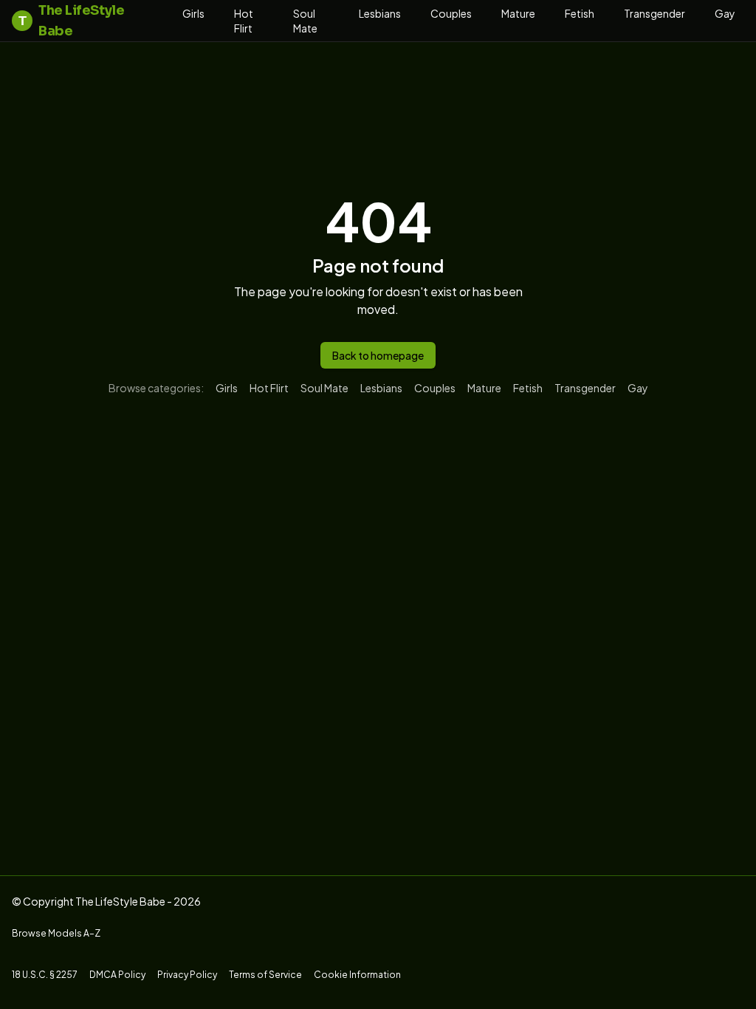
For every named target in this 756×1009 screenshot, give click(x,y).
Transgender (654, 13)
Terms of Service (265, 974)
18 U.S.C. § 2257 (45, 974)
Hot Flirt (243, 21)
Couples (451, 13)
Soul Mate (305, 21)
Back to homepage (378, 355)
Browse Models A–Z (56, 933)
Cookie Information (357, 974)
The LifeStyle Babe (71, 20)
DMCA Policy (117, 974)
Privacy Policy (187, 974)
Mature (518, 13)
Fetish (579, 13)
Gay (725, 13)
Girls (193, 13)
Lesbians (380, 13)
